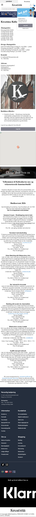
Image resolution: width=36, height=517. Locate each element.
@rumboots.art (26, 242)
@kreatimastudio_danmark (10, 378)
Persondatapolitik (5, 428)
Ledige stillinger (5, 451)
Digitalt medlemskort (23, 417)
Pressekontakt (4, 454)
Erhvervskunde (5, 425)
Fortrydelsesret (22, 445)
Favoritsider (4, 419)
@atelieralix (29, 338)
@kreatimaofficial (25, 376)
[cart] (33, 5)
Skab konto (21, 419)
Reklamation (21, 451)
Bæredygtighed (5, 445)
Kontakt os (4, 414)
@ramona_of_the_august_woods (18, 313)
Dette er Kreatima (5, 440)
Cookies (3, 431)
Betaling (20, 440)
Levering (20, 443)
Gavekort (20, 457)
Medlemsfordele (22, 428)
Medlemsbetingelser (23, 425)
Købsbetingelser (22, 454)
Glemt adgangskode (23, 422)
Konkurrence (4, 448)
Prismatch (3, 443)
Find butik (3, 417)
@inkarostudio (26, 271)
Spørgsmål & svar (5, 422)
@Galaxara (28, 291)
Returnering (21, 448)
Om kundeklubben (22, 414)
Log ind (25, 25)
